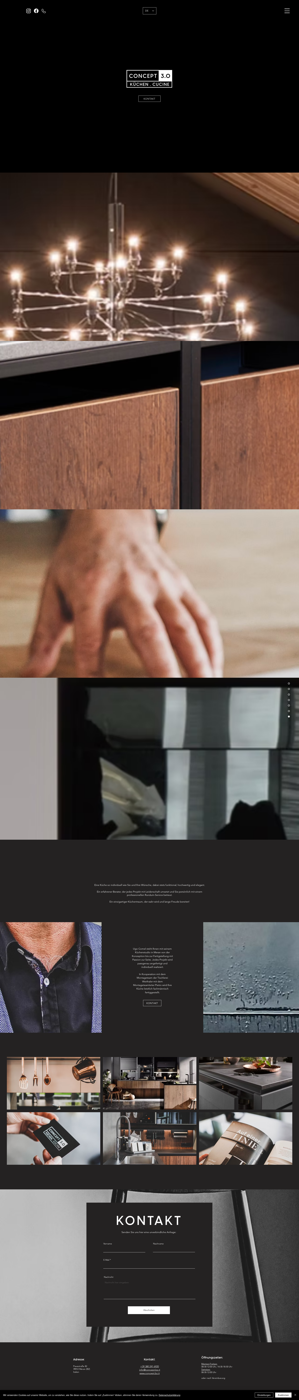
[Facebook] (36, 11)
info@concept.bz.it (149, 1369)
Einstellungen (264, 1395)
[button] (287, 10)
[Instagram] (29, 11)
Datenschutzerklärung (169, 1395)
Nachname (158, 1244)
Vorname (107, 1244)
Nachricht (108, 1277)
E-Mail (106, 1260)
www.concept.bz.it (150, 1373)
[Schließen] (295, 1395)
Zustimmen (283, 1395)
